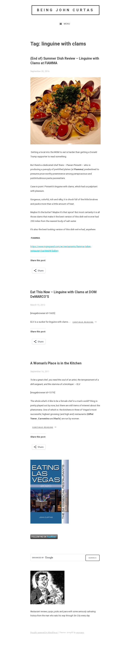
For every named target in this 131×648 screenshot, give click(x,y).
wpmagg (80, 632)
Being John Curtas (65, 10)
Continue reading (85, 322)
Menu (67, 24)
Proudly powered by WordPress (43, 632)
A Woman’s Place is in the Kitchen (56, 363)
